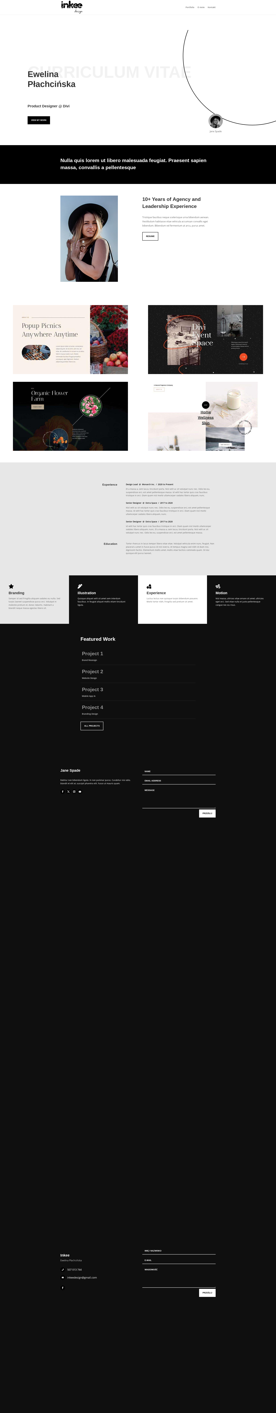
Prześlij (207, 813)
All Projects (92, 726)
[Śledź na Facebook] (62, 791)
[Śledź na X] (68, 791)
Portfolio (190, 7)
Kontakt (212, 7)
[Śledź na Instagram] (74, 791)
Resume (150, 236)
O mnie (201, 7)
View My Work (39, 120)
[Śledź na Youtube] (80, 791)
